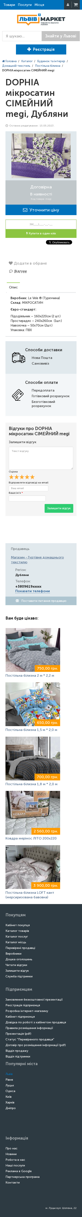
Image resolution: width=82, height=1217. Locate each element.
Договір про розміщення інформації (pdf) (35, 1045)
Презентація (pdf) (18, 1034)
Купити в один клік (42, 233)
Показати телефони (32, 591)
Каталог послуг (16, 936)
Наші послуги (15, 1165)
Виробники (13, 953)
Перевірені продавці (20, 948)
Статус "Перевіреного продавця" (29, 1039)
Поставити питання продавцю (43, 601)
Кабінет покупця (17, 925)
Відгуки (20, 271)
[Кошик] (76, 4)
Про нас (11, 1148)
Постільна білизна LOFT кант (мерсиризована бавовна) (29, 894)
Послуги (25, 5)
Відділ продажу (16, 1051)
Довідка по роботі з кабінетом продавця (35, 1022)
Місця (39, 5)
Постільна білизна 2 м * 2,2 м (29, 675)
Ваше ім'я (16, 492)
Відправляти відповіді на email (28, 482)
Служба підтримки (19, 976)
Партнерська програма (22, 1177)
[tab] (13, 287)
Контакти (12, 1182)
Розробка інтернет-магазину (26, 1011)
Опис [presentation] (13, 287)
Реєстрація (44, 49)
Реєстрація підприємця (22, 1005)
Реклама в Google (18, 1171)
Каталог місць (15, 942)
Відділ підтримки (17, 1056)
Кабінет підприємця (20, 1017)
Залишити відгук (59, 508)
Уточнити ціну (43, 209)
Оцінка (13, 471)
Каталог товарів (17, 931)
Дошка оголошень (18, 959)
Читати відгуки (16, 965)
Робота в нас (15, 1160)
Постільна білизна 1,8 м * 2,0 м (31, 784)
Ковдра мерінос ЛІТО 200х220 (31, 838)
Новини (11, 1154)
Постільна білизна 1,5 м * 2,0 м (31, 730)
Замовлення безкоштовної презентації (34, 999)
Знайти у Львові (60, 36)
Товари (9, 5)
